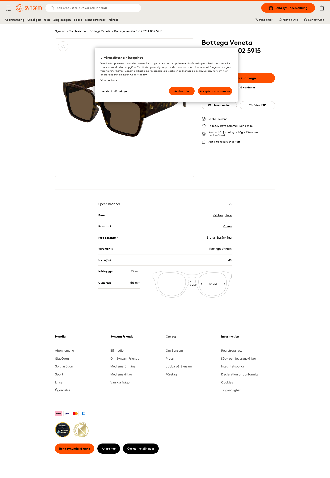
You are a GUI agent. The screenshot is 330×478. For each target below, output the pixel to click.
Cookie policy (138, 74)
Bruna (211, 237)
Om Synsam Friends (124, 358)
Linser (59, 382)
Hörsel (113, 20)
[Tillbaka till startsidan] (29, 8)
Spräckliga (224, 237)
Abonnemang (14, 20)
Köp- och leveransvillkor (238, 358)
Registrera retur (232, 350)
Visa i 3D (260, 105)
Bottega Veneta (220, 249)
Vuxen (227, 226)
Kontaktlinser (95, 20)
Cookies (227, 382)
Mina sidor (266, 19)
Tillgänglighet (231, 390)
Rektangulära (222, 215)
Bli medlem (118, 350)
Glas (47, 20)
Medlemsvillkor (121, 374)
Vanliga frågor (120, 382)
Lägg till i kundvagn (241, 78)
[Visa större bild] (63, 46)
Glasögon (34, 20)
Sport (78, 20)
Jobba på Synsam (179, 366)
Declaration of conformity (240, 374)
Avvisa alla (181, 91)
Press (170, 358)
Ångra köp (109, 448)
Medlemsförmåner (123, 366)
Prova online (222, 105)
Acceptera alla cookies (215, 91)
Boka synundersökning (291, 8)
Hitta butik (290, 19)
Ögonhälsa (62, 390)
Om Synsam (174, 350)
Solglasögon (62, 20)
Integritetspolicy (233, 366)
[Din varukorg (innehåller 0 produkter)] (322, 8)
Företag (171, 374)
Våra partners (108, 80)
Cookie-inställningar (140, 448)
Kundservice (316, 19)
